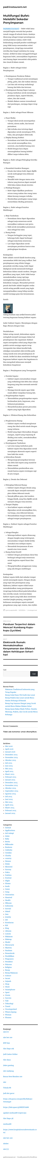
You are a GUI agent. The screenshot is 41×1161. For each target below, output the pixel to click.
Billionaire (9, 844)
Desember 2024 (11, 783)
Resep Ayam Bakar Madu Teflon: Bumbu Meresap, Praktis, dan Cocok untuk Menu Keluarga (21, 712)
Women (8, 1017)
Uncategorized (32, 610)
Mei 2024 (9, 802)
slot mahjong (8, 1071)
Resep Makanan (11, 973)
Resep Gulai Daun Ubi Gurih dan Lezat (20, 695)
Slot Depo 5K (8, 1118)
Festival (8, 878)
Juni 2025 (9, 766)
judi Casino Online (10, 1054)
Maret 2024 (9, 808)
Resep (7, 970)
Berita (7, 842)
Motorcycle (9, 945)
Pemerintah (10, 953)
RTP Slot (6, 1043)
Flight (7, 881)
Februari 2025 (10, 777)
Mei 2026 (9, 746)
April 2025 (9, 771)
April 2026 (9, 749)
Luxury (8, 934)
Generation (9, 895)
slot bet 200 (8, 1138)
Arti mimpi (9, 833)
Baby (7, 839)
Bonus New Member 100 (12, 1077)
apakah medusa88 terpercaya (14, 1113)
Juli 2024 (8, 797)
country (8, 858)
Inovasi (8, 909)
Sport (7, 992)
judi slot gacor (8, 1093)
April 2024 (9, 805)
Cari (4, 670)
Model (7, 942)
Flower (8, 883)
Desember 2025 (11, 755)
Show (7, 987)
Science (8, 976)
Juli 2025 (8, 763)
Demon (8, 861)
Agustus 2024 (10, 794)
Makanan (9, 937)
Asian (7, 836)
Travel (7, 1006)
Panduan (8, 950)
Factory (8, 870)
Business (8, 847)
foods (7, 886)
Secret (7, 978)
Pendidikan (9, 956)
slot (4, 1082)
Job (6, 920)
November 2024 (11, 785)
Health (8, 900)
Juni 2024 (9, 799)
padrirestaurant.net (15, 7)
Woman (8, 1015)
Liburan (8, 931)
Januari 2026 (10, 752)
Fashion (8, 875)
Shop (7, 984)
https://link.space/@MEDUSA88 (16, 1107)
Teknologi (9, 1004)
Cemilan (8, 853)
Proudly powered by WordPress (27, 1157)
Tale (7, 1001)
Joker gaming (8, 1065)
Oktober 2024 (10, 788)
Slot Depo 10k (8, 1049)
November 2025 (11, 757)
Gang (7, 892)
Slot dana (7, 1060)
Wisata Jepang (10, 1012)
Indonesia (9, 906)
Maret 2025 (9, 774)
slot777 (6, 1032)
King (7, 928)
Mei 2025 (9, 769)
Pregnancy (9, 959)
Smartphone (10, 990)
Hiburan (8, 903)
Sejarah (8, 981)
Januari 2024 (10, 813)
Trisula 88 (7, 1088)
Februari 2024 (10, 810)
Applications (10, 830)
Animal (8, 828)
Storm (7, 995)
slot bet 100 (7, 1037)
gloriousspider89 (11, 610)
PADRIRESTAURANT (11, 29)
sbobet (6, 1144)
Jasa (6, 914)
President (9, 962)
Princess (8, 964)
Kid (6, 925)
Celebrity (8, 850)
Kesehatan (9, 923)
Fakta (7, 872)
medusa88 (7, 1124)
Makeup (8, 939)
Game (7, 889)
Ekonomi (8, 867)
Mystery (8, 948)
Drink (7, 864)
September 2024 (11, 791)
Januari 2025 (10, 780)
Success (8, 998)
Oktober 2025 (10, 760)
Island (7, 911)
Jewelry (8, 917)
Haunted (8, 897)
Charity (8, 856)
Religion (8, 967)
